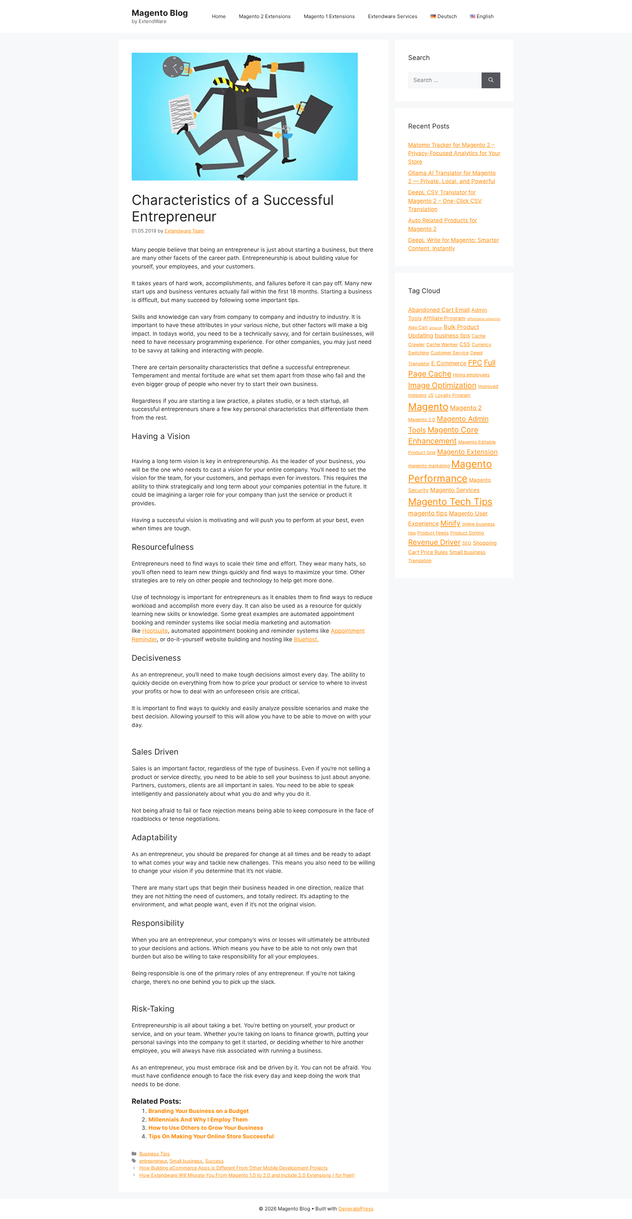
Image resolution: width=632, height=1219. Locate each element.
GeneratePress (356, 1208)
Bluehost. (306, 639)
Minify (450, 523)
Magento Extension (467, 452)
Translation (420, 560)
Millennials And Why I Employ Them (198, 1119)
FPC (475, 362)
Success (214, 1161)
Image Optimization (442, 385)
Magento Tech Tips (450, 501)
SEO (466, 543)
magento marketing (429, 465)
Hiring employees (471, 374)
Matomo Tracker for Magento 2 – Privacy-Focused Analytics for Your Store (454, 153)
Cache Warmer (442, 344)
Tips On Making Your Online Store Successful (211, 1136)
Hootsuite (155, 630)
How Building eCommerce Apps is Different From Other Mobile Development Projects (233, 1168)
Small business (186, 1161)
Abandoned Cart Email (439, 309)
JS (431, 395)
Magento (428, 406)
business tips (452, 335)
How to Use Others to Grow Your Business (205, 1127)
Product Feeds (433, 533)
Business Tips (154, 1153)
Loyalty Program (452, 395)
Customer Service (450, 352)
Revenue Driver (434, 542)
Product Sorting (467, 533)
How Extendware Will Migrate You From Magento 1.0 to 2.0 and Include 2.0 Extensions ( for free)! (247, 1175)
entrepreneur (153, 1161)
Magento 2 (466, 408)
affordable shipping (483, 319)
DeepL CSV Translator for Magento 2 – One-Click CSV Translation (445, 200)
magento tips (427, 513)
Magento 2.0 (421, 419)
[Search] (491, 80)
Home (219, 16)
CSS (465, 344)
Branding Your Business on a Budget (198, 1111)
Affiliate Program (444, 318)
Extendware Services (392, 16)
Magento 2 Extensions (265, 16)
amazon (435, 328)
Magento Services (455, 489)
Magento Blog (160, 13)
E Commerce (448, 363)
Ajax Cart (418, 327)
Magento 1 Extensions (329, 16)
